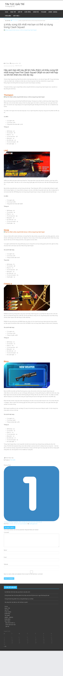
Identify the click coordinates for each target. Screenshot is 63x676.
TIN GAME (43, 12)
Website (6, 564)
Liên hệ (7, 626)
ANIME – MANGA (52, 12)
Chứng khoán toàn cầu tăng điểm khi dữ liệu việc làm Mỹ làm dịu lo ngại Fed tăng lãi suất (27, 595)
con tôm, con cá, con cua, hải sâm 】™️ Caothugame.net (23, 523)
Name (5, 550)
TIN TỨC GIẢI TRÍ (14, 4)
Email (5, 557)
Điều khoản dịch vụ (10, 622)
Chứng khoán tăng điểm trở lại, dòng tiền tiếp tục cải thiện (19, 598)
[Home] (11, 20)
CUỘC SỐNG (27, 12)
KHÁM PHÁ (36, 12)
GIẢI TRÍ (20, 12)
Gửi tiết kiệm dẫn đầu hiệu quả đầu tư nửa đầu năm (17, 592)
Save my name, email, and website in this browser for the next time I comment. (23, 574)
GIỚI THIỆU (16, 15)
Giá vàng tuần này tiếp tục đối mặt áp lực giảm (16, 602)
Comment (7, 532)
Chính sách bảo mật (10, 624)
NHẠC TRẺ (13, 12)
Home (6, 12)
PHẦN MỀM (8, 15)
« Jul (5, 646)
